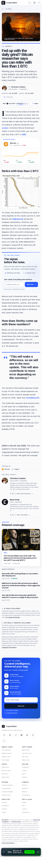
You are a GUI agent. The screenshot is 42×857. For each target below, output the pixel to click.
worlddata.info (32, 398)
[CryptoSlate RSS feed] (4, 740)
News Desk (14, 500)
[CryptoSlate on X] (4, 735)
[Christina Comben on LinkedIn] (13, 493)
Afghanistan (17, 219)
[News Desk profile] (5, 502)
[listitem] (6, 469)
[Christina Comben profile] (5, 481)
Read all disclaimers (8, 843)
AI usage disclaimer (13, 617)
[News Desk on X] (10, 515)
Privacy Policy (16, 821)
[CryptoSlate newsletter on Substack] (15, 735)
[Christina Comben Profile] (4, 88)
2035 (24, 134)
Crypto (8, 46)
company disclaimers (9, 647)
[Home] (2, 9)
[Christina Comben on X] (10, 493)
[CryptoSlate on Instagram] (32, 735)
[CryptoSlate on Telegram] (21, 735)
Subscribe (21, 706)
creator (5, 128)
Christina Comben (18, 87)
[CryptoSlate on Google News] (10, 735)
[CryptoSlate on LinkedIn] (27, 735)
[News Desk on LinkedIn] (13, 515)
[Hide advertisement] (38, 851)
